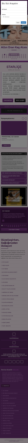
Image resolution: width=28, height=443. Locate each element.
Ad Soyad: (4, 9)
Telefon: (4, 14)
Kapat (18, 22)
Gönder (23, 22)
